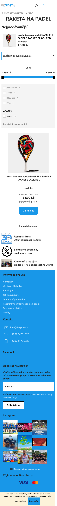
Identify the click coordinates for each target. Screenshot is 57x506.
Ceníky (6, 312)
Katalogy (8, 290)
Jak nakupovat (10, 295)
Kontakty (8, 281)
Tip (10, 103)
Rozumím (33, 501)
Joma (11, 116)
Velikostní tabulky (12, 286)
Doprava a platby (12, 308)
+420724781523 (19, 334)
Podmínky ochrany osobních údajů (21, 304)
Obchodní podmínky (14, 299)
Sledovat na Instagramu (27, 469)
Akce (11, 92)
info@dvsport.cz (19, 327)
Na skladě (13, 87)
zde (24, 501)
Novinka (12, 98)
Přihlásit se (13, 405)
